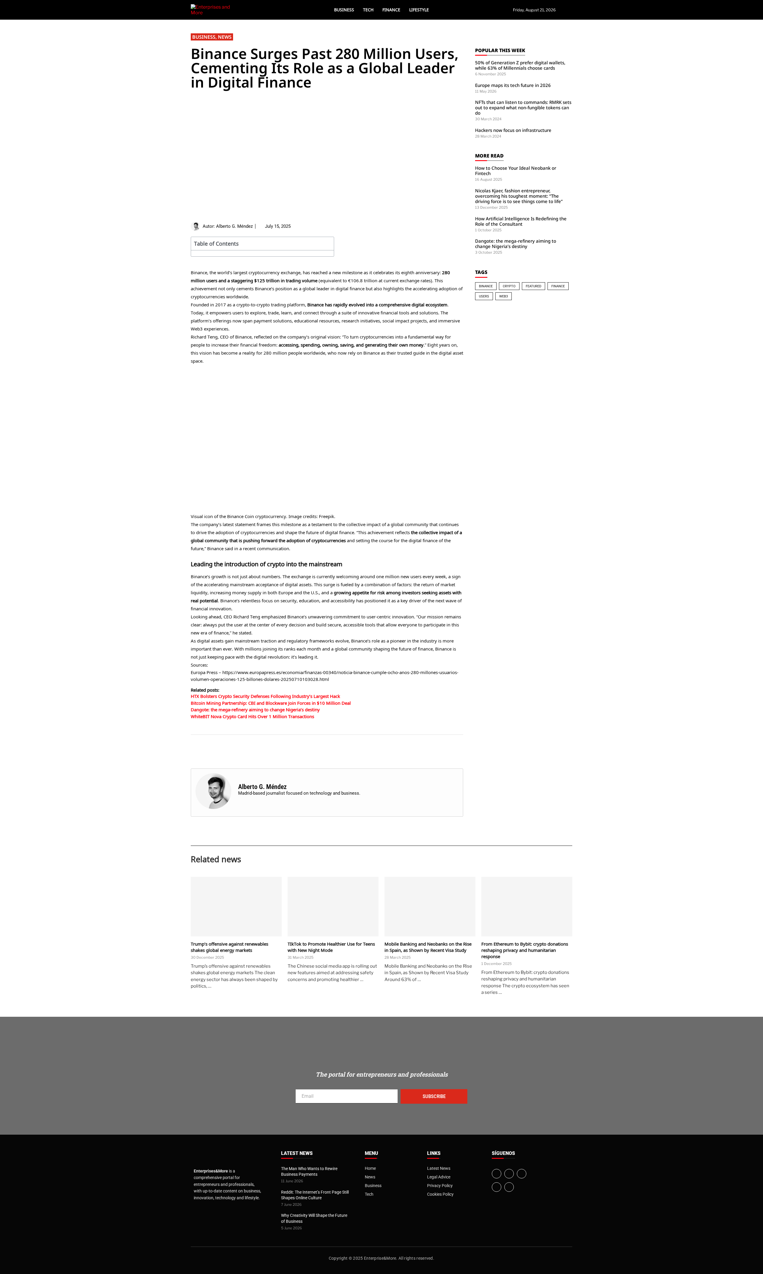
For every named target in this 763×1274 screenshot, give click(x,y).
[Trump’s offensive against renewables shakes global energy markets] (236, 907)
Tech (368, 10)
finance (558, 286)
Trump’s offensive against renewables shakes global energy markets (229, 947)
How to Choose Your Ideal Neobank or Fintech (515, 170)
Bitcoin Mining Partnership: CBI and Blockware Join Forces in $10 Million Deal (271, 703)
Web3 (503, 296)
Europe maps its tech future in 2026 (513, 85)
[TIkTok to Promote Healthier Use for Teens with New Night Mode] (333, 907)
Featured (533, 286)
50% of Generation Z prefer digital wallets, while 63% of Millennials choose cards (520, 65)
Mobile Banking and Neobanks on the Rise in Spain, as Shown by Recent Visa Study (428, 947)
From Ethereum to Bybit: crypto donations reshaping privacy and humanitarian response (524, 950)
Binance (486, 286)
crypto (509, 286)
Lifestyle (419, 10)
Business (344, 10)
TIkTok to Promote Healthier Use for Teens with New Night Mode (331, 947)
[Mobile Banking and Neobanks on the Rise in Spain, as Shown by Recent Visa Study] (429, 907)
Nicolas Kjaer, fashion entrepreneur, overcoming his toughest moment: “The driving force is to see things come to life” (519, 196)
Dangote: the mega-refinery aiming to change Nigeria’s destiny (255, 709)
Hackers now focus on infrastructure (513, 130)
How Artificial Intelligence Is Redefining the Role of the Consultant (521, 221)
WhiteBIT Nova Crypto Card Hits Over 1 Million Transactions (252, 716)
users (484, 296)
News (225, 37)
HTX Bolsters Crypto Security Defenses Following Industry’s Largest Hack (265, 696)
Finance (391, 10)
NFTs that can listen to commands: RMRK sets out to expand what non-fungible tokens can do (523, 107)
